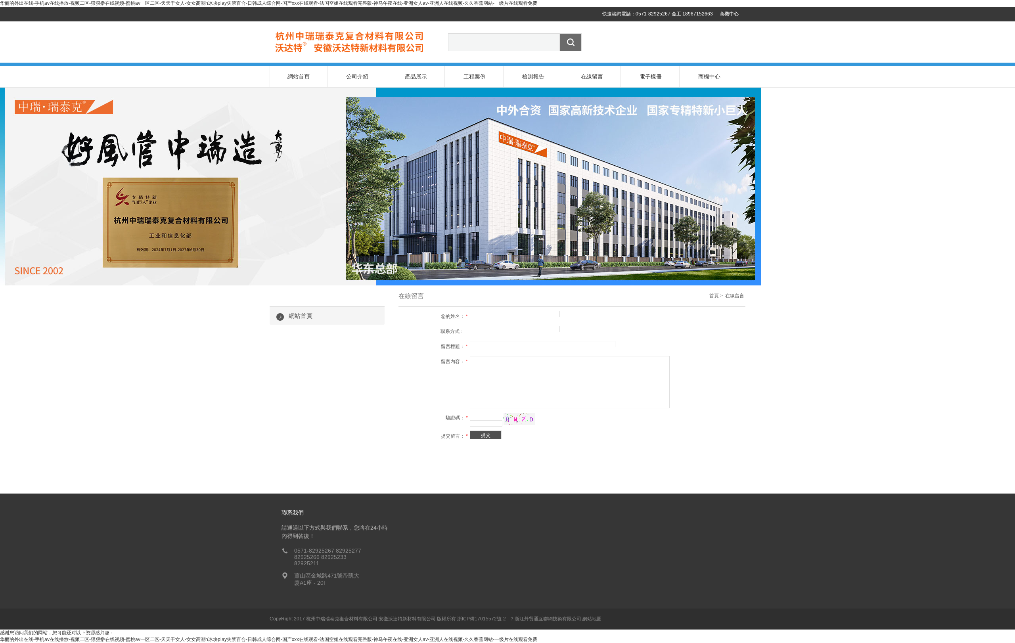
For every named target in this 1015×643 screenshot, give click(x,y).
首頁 (714, 296)
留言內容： (454, 361)
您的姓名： (454, 316)
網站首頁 (298, 76)
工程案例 (474, 76)
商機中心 (729, 14)
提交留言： (454, 436)
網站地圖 (591, 619)
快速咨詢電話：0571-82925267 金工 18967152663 (657, 14)
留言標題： (454, 346)
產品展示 (416, 76)
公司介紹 (357, 76)
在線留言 (592, 76)
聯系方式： (454, 331)
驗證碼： (457, 418)
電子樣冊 (651, 76)
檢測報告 (533, 76)
